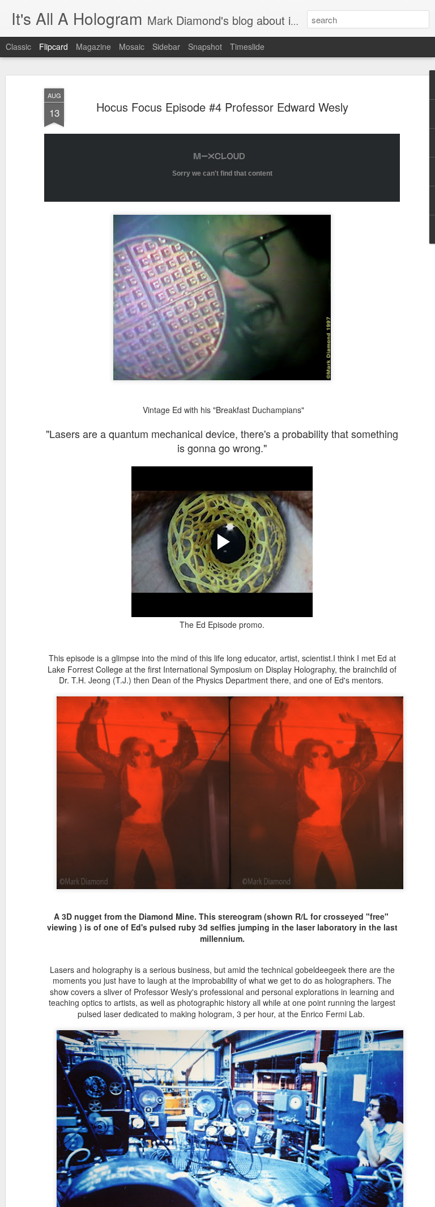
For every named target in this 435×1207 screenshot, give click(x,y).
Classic (18, 46)
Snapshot (205, 46)
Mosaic (131, 46)
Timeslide (247, 46)
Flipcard (53, 46)
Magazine (93, 46)
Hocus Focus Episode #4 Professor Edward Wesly (222, 107)
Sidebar (166, 46)
